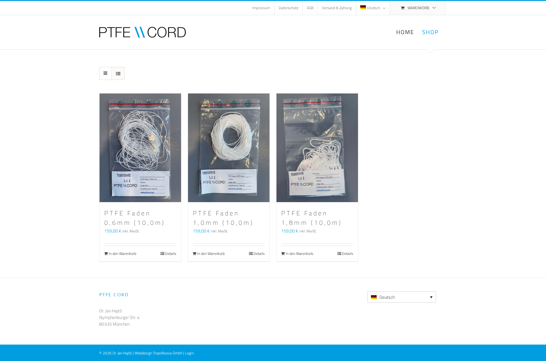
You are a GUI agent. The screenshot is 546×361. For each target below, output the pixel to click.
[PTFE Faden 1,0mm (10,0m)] (229, 147)
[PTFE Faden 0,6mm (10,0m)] (140, 147)
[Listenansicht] (118, 73)
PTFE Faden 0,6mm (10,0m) (134, 217)
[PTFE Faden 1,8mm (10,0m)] (317, 147)
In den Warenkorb (122, 253)
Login (189, 353)
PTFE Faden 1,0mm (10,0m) (223, 217)
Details (170, 253)
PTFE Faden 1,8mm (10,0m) (311, 217)
